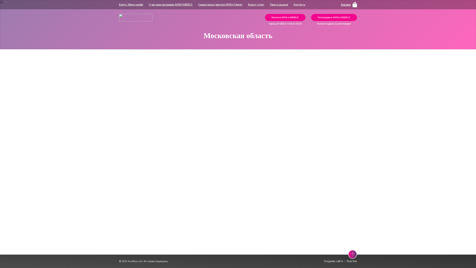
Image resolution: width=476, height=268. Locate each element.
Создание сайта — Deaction (340, 261)
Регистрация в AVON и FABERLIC (334, 17)
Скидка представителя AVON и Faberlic (220, 4)
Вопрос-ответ (256, 4)
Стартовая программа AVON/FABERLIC (171, 4)
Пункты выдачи (279, 4)
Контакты (299, 4)
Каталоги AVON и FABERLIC (285, 17)
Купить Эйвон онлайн (131, 4)
